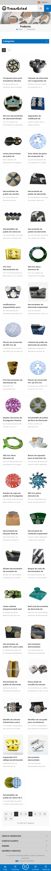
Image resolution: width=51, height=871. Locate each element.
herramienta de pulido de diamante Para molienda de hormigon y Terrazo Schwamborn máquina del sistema (12, 683)
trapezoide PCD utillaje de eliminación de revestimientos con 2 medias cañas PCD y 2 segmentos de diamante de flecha (13, 758)
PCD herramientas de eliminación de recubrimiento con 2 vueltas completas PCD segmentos (12, 381)
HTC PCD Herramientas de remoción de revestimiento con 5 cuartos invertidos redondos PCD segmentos (12, 268)
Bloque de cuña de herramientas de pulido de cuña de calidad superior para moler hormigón (38, 570)
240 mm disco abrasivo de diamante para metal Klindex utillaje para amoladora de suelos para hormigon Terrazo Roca (13, 457)
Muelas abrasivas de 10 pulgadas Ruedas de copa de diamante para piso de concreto (13, 419)
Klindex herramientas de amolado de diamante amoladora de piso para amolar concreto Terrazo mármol (13, 570)
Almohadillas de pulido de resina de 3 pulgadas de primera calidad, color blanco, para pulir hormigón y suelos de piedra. (13, 796)
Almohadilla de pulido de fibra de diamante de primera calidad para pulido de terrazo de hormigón (38, 419)
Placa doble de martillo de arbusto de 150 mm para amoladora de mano (37, 683)
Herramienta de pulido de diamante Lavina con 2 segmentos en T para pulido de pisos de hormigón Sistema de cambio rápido (37, 230)
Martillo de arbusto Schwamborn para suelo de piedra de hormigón (11, 721)
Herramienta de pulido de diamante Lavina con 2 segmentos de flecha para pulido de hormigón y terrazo (37, 193)
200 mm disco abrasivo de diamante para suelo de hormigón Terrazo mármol (37, 268)
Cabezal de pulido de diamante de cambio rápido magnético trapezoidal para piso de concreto (38, 343)
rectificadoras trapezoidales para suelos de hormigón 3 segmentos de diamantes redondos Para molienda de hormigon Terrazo (12, 306)
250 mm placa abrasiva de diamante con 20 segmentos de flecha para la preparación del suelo (37, 494)
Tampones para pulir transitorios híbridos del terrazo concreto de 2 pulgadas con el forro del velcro (12, 79)
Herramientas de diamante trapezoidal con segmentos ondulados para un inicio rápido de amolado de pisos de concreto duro (38, 306)
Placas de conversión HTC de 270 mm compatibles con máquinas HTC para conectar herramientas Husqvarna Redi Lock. (37, 381)
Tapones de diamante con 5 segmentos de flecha (38, 79)
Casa (20, 29)
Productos (31, 29)
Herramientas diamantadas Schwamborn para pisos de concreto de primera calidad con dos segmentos (37, 645)
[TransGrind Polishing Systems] (20, 8)
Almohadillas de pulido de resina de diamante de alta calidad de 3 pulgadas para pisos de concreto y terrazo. (13, 230)
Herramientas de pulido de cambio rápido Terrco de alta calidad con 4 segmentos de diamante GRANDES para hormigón (12, 193)
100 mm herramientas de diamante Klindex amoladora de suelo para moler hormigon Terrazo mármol (13, 117)
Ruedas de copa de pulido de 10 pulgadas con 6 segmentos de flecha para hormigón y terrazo (13, 494)
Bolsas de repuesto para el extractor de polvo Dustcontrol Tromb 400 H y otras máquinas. (37, 457)
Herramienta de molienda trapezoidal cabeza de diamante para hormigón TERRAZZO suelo (37, 532)
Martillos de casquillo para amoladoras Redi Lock (37, 721)
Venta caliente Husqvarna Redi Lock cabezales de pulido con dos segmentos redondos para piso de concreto (12, 608)
